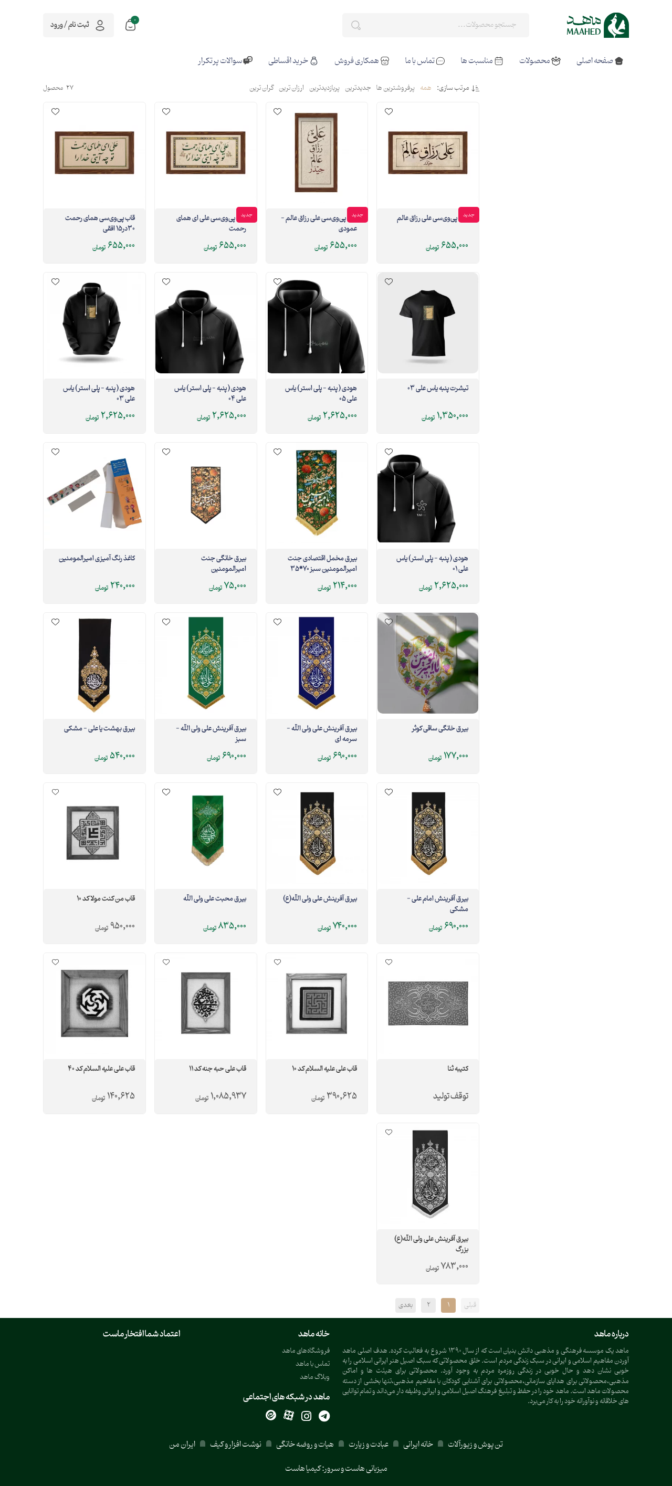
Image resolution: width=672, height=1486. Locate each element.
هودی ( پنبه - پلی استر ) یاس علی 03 (99, 394)
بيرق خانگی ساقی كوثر (440, 729)
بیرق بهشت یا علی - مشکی (99, 729)
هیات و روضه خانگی (305, 1444)
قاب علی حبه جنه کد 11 (217, 1069)
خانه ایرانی (418, 1444)
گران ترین (261, 88)
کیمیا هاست (303, 1468)
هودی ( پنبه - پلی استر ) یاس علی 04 (210, 394)
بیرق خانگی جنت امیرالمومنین (223, 564)
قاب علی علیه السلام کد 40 (101, 1069)
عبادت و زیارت (368, 1444)
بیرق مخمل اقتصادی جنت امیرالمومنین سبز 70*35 (322, 564)
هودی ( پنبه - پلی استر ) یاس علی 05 (321, 394)
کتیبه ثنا (458, 1069)
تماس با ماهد (313, 1364)
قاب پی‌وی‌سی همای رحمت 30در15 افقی (100, 224)
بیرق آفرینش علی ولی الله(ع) (320, 899)
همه (426, 88)
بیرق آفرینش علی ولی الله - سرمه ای (322, 734)
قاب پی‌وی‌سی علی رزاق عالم (432, 219)
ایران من (182, 1444)
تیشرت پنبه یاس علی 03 (437, 389)
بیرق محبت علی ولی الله (214, 899)
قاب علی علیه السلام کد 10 (324, 1069)
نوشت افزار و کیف (235, 1444)
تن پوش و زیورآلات (475, 1444)
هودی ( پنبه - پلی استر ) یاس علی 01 (432, 564)
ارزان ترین (291, 88)
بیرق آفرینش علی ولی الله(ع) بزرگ (431, 1244)
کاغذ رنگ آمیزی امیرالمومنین (97, 559)
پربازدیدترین (324, 88)
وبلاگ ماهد (315, 1378)
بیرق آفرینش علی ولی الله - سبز (211, 734)
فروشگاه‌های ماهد (306, 1351)
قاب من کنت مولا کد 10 (106, 899)
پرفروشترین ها (395, 88)
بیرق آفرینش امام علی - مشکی (437, 904)
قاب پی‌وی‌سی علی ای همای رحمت (211, 224)
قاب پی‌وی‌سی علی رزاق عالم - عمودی (319, 224)
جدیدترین (358, 88)
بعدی (405, 1305)
